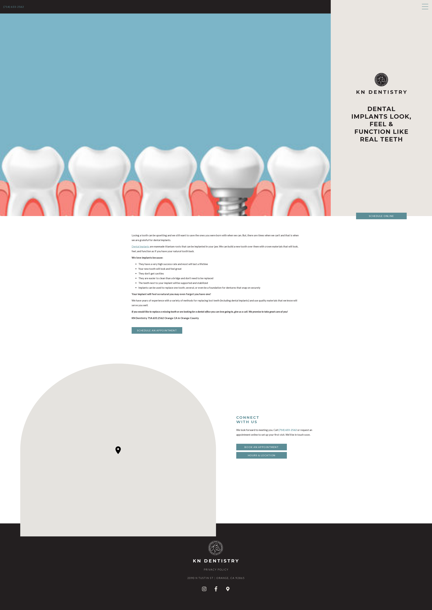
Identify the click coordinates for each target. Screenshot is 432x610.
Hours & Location (261, 455)
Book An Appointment (262, 447)
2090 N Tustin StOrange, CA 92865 (216, 577)
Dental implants (140, 246)
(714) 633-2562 (13, 6)
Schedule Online (381, 216)
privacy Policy (216, 569)
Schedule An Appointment (157, 330)
